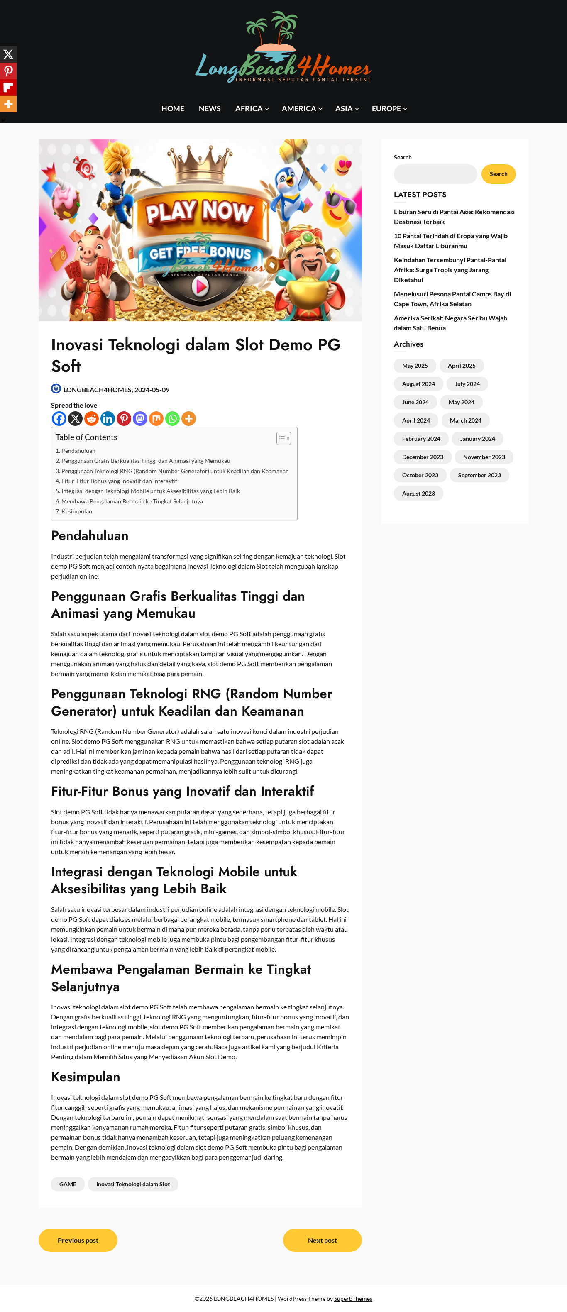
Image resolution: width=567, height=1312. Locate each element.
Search (499, 173)
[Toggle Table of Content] (279, 438)
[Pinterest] (124, 418)
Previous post (78, 1240)
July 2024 (467, 383)
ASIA (344, 108)
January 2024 (477, 438)
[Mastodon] (140, 418)
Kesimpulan (76, 511)
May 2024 (461, 402)
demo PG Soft (231, 634)
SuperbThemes (353, 1298)
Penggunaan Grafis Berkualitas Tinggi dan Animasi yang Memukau (145, 460)
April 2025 (462, 365)
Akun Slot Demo (212, 1056)
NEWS (210, 108)
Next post (322, 1240)
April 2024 (416, 420)
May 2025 (415, 365)
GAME (67, 1183)
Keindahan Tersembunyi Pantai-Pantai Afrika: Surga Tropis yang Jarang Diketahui (450, 269)
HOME (172, 108)
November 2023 (484, 456)
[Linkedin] (107, 418)
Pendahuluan (78, 450)
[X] (75, 418)
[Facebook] (59, 418)
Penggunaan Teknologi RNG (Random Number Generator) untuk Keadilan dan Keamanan (175, 470)
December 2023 (422, 456)
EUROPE (386, 108)
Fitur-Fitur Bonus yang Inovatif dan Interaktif (119, 480)
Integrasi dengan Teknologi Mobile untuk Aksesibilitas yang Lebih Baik (150, 490)
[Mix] (156, 418)
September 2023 (479, 475)
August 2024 (418, 383)
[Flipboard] (8, 87)
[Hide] (3, 120)
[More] (188, 418)
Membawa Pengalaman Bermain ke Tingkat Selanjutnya (132, 501)
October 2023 (420, 475)
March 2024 (465, 420)
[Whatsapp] (172, 418)
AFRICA (249, 108)
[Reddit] (91, 418)
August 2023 (418, 493)
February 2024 (421, 438)
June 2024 (415, 402)
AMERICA (299, 108)
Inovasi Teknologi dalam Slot (133, 1183)
